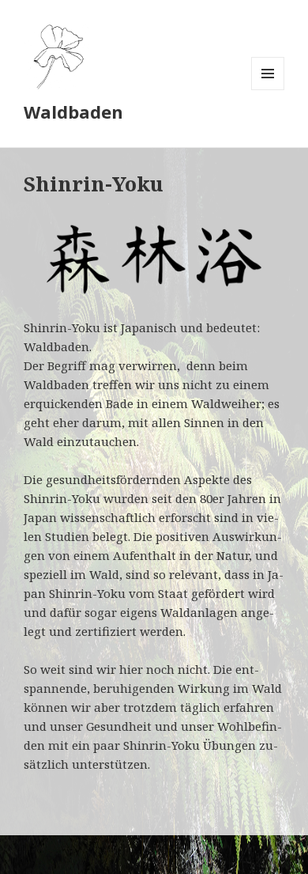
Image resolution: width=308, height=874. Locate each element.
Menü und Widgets (268, 89)
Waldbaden (73, 111)
